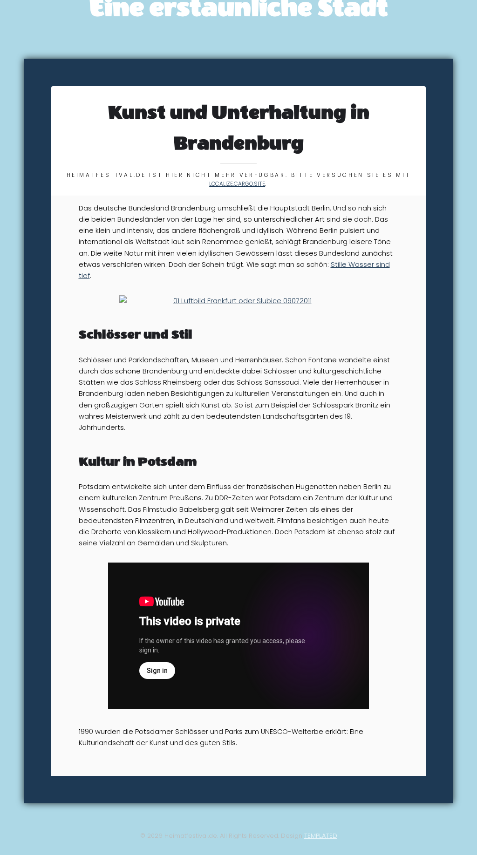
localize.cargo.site (237, 184)
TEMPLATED (320, 835)
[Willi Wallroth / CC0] (239, 300)
